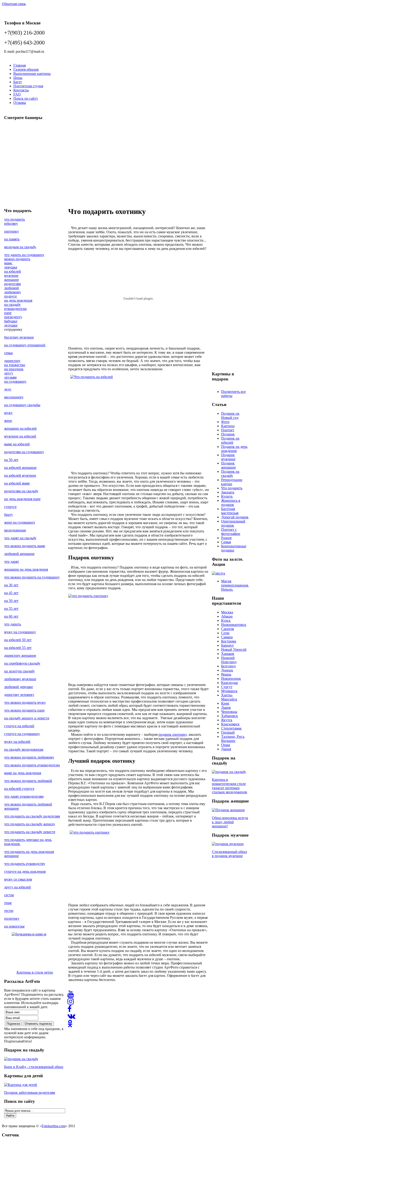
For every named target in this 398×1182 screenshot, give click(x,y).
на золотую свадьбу (19, 671)
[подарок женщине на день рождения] (228, 810)
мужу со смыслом (18, 879)
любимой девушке (18, 687)
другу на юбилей (17, 887)
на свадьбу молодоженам (23, 749)
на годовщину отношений (24, 345)
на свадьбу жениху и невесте (26, 718)
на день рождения (18, 300)
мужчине (11, 275)
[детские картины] (20, 1085)
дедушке (11, 325)
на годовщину (15, 381)
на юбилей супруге (19, 789)
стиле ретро (44, 972)
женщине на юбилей (20, 428)
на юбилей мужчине (20, 475)
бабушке (10, 321)
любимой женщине (19, 554)
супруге (10, 507)
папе (8, 313)
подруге (10, 296)
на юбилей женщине (20, 468)
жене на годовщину (19, 522)
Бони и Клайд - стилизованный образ (33, 1067)
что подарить (14, 219)
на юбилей (12, 271)
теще (8, 903)
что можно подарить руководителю (32, 765)
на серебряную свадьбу (22, 663)
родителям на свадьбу (21, 491)
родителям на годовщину (24, 452)
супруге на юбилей (19, 726)
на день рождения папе (22, 499)
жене (8, 421)
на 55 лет (11, 608)
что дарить (12, 624)
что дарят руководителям (24, 796)
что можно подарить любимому (29, 757)
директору (12, 361)
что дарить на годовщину (24, 255)
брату (8, 515)
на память (12, 239)
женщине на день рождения (26, 569)
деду (7, 389)
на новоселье (14, 926)
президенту (13, 317)
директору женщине (20, 655)
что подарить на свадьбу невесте (29, 832)
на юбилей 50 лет (18, 640)
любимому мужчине (20, 679)
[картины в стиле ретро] (34, 949)
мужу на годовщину (20, 632)
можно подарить (17, 259)
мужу (8, 413)
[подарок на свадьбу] (21, 1059)
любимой (11, 288)
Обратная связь (14, 4)
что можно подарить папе (24, 710)
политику (11, 918)
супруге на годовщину (22, 734)
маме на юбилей (17, 444)
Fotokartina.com (53, 1126)
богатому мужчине (19, 337)
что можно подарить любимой (28, 781)
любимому (12, 292)
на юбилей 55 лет (18, 648)
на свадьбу (12, 304)
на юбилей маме (17, 483)
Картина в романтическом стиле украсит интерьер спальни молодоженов (229, 786)
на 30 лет (11, 585)
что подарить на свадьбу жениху (29, 824)
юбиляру (11, 223)
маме (8, 263)
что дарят (11, 561)
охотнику (11, 231)
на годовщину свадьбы (22, 405)
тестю (8, 911)
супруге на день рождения (25, 871)
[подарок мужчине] (228, 844)
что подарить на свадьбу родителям (32, 816)
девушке (10, 267)
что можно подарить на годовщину (32, 577)
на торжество (14, 365)
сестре (9, 895)
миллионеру (13, 397)
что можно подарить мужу (25, 702)
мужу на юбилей (17, 742)
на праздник (13, 369)
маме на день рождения (22, 773)
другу (8, 373)
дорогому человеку (19, 695)
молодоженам (15, 530)
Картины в (26, 972)
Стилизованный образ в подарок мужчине (229, 854)
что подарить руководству (24, 864)
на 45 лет (11, 593)
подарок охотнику (172, 734)
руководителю (15, 309)
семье (8, 353)
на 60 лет (11, 616)
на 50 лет (11, 460)
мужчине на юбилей (20, 436)
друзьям (10, 377)
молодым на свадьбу (20, 247)
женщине (11, 280)
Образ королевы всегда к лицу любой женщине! (230, 822)
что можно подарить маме (24, 546)
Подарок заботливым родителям (29, 1092)
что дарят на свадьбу (20, 538)
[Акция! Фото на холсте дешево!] (218, 573)
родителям (12, 284)
